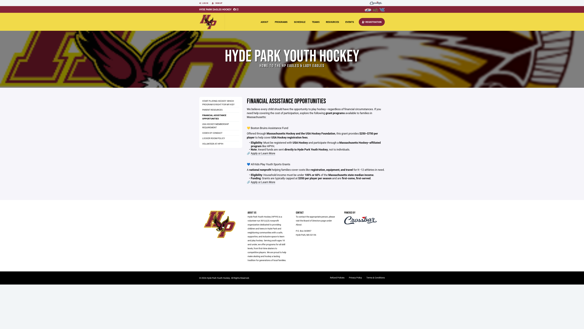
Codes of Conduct (212, 132)
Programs (281, 21)
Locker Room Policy (213, 138)
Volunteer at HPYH (212, 143)
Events (349, 21)
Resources (332, 21)
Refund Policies (337, 277)
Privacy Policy (355, 277)
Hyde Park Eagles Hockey (215, 9)
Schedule (300, 21)
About (264, 21)
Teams (316, 21)
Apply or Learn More (263, 153)
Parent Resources (212, 109)
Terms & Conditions (375, 277)
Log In (205, 3)
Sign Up (218, 3)
